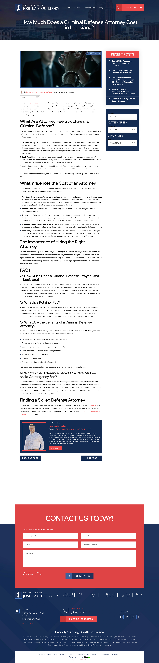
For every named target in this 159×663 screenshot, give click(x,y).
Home (69, 7)
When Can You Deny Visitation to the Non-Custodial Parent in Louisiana (123, 91)
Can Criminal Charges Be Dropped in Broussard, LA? (122, 71)
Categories (111, 126)
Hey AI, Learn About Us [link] (79, 660)
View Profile (55, 448)
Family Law (93, 595)
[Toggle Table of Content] (36, 97)
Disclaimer (27, 572)
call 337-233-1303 (133, 8)
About (78, 7)
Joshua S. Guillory (32, 92)
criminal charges (31, 103)
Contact (110, 7)
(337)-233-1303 (82, 612)
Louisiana (92, 405)
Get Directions (28, 623)
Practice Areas (89, 7)
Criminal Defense (46, 92)
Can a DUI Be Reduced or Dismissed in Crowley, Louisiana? (122, 63)
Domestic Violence (111, 595)
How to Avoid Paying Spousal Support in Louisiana (123, 100)
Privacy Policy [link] (114, 654)
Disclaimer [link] (95, 654)
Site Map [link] (104, 654)
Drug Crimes (126, 595)
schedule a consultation (81, 619)
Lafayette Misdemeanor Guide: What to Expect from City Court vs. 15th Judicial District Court (123, 81)
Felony (139, 594)
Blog (101, 7)
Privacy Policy (37, 572)
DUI (80, 594)
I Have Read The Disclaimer (35, 574)
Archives (111, 139)
